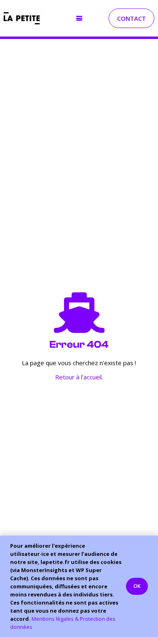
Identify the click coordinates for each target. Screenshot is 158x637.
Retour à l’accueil (78, 377)
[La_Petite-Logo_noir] (22, 18)
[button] (79, 18)
